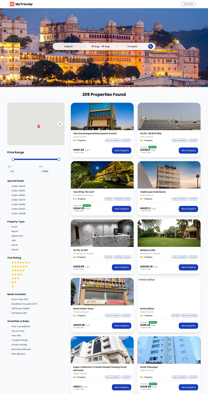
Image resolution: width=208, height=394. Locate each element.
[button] (102, 116)
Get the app (188, 4)
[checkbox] (8, 186)
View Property (121, 150)
